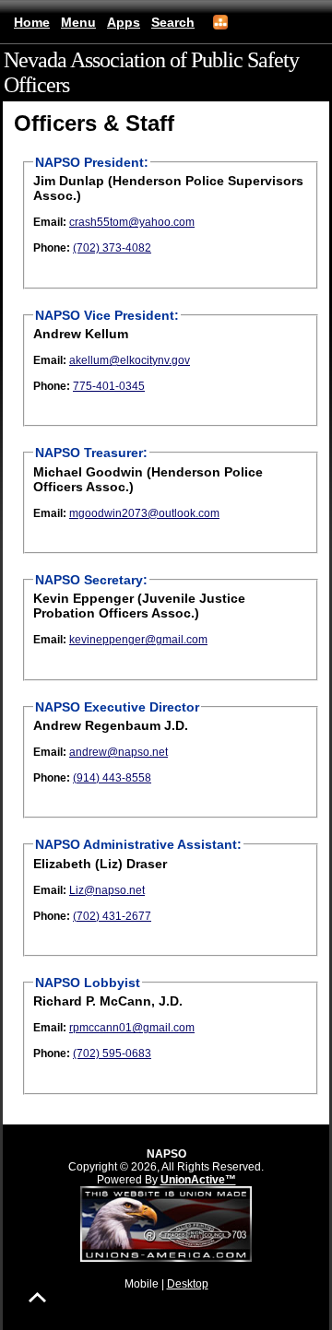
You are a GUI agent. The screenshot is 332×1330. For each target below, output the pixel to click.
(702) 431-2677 (112, 916)
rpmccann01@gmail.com (132, 1027)
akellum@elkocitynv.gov (129, 360)
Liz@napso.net (107, 890)
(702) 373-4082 (112, 247)
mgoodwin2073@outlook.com (144, 513)
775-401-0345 (109, 386)
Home (32, 22)
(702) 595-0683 (112, 1053)
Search (173, 22)
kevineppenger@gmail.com (138, 639)
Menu (78, 22)
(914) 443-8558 (112, 777)
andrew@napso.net (118, 752)
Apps (123, 22)
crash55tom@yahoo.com (132, 222)
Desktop (187, 1283)
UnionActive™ (198, 1179)
